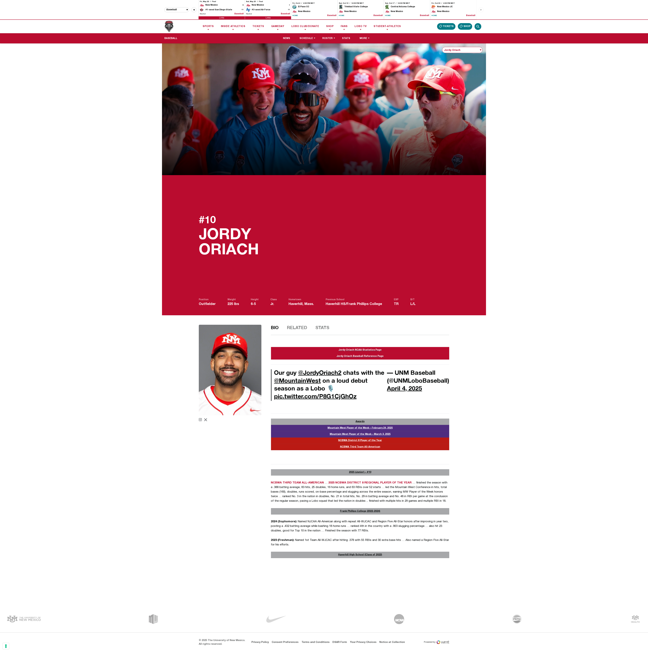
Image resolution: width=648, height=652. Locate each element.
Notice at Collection (392, 642)
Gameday (277, 26)
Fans (344, 26)
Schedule (306, 38)
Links (221, 18)
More (363, 38)
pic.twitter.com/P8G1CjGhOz (315, 397)
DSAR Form (339, 642)
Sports (208, 26)
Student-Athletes (387, 26)
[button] (193, 9)
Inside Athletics (233, 26)
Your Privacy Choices (363, 642)
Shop (330, 26)
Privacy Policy (260, 642)
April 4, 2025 (404, 389)
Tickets (258, 26)
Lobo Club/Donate (305, 26)
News (286, 38)
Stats (346, 38)
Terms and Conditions (316, 642)
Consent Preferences (285, 642)
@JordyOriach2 (319, 373)
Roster (327, 38)
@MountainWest (297, 381)
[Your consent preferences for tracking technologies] (6, 646)
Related (297, 328)
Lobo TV (361, 26)
